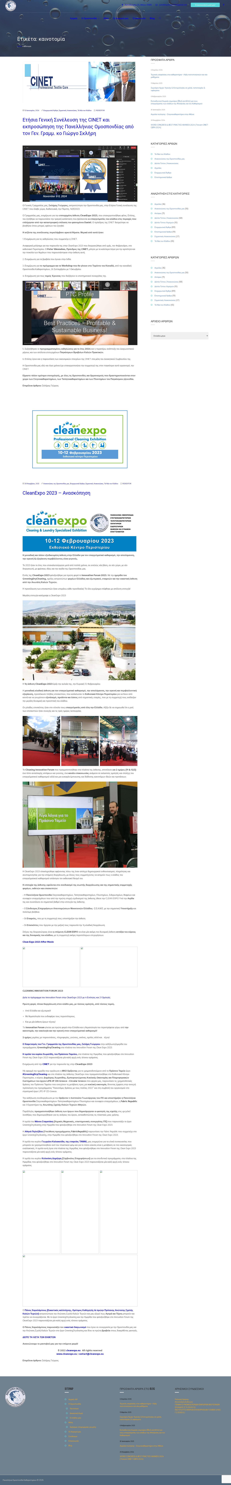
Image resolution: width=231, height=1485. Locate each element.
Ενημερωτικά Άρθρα (50, 110)
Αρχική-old (72, 1399)
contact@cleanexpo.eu (91, 1354)
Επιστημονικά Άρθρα (163, 177)
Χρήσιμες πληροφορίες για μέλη (83, 1427)
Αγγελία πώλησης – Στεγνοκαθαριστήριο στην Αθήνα (172, 114)
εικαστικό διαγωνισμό (75, 1327)
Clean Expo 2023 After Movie (38, 942)
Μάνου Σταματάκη (44, 1121)
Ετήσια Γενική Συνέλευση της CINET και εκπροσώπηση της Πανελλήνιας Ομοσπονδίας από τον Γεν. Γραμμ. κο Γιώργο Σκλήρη (78, 126)
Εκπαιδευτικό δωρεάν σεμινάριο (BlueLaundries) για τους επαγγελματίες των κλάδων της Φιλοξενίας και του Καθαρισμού (177, 102)
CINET (46, 1064)
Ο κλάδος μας (75, 1418)
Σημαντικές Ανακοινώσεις (68, 110)
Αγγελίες (158, 168)
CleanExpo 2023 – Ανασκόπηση (56, 493)
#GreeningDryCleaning (35, 1074)
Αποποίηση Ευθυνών (184, 1402)
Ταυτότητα (74, 1408)
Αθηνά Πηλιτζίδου (34, 1131)
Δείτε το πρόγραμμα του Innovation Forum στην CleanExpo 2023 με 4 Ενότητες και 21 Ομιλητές (66, 997)
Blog (152, 18)
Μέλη (106, 18)
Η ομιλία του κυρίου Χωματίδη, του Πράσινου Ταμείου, (50, 1054)
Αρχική (73, 18)
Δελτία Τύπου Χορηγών (164, 222)
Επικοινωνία (139, 18)
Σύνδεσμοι (72, 1436)
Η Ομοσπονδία (89, 18)
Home (19, 46)
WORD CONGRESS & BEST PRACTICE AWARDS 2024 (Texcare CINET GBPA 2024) (179, 126)
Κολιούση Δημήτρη (51, 1158)
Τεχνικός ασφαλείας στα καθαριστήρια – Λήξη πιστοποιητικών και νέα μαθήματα (179, 75)
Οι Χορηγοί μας (120, 18)
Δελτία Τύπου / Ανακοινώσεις (166, 163)
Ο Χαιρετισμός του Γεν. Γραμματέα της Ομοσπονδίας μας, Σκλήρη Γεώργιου (61, 1044)
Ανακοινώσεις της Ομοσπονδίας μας (56, 484)
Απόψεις (158, 213)
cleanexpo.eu (73, 1350)
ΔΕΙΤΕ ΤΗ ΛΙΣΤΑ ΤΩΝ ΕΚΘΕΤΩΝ (39, 1337)
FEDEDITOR (100, 110)
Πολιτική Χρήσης (182, 1399)
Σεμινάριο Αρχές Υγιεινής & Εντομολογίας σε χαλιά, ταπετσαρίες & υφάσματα (178, 89)
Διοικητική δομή (76, 1413)
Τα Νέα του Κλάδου (85, 110)
